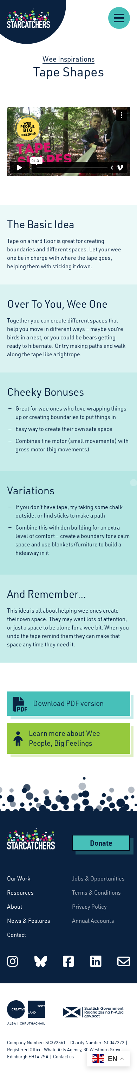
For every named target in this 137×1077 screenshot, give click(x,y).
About (14, 906)
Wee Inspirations (68, 59)
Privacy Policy (89, 906)
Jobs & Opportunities (98, 878)
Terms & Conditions (96, 892)
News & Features (28, 920)
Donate (101, 842)
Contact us (63, 1056)
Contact (16, 934)
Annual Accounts (93, 920)
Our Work (18, 878)
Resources (20, 892)
